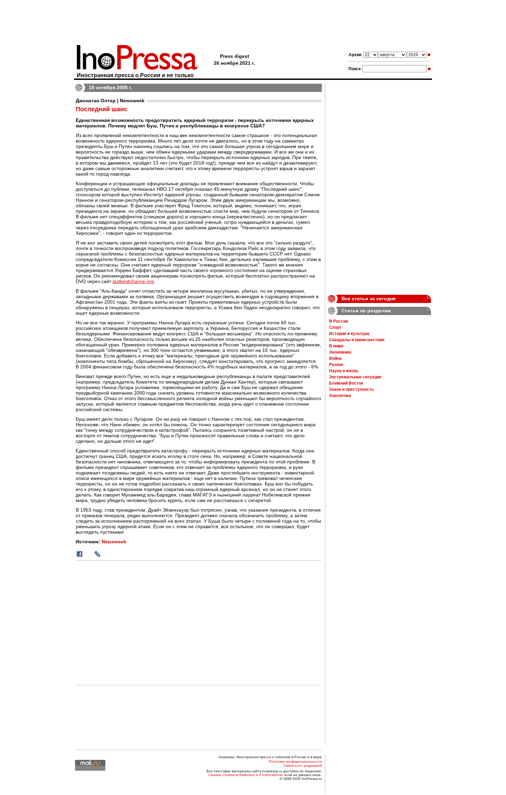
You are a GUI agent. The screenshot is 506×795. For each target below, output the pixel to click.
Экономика (340, 352)
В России (338, 321)
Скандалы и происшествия (356, 339)
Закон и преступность (351, 389)
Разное (336, 364)
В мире (336, 346)
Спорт (335, 327)
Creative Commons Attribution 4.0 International (245, 775)
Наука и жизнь (343, 370)
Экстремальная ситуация (355, 377)
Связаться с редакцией (303, 765)
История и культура (349, 333)
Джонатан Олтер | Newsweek (110, 100)
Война (335, 358)
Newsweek (114, 541)
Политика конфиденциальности (295, 761)
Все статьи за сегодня (368, 298)
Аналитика (340, 395)
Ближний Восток (346, 383)
